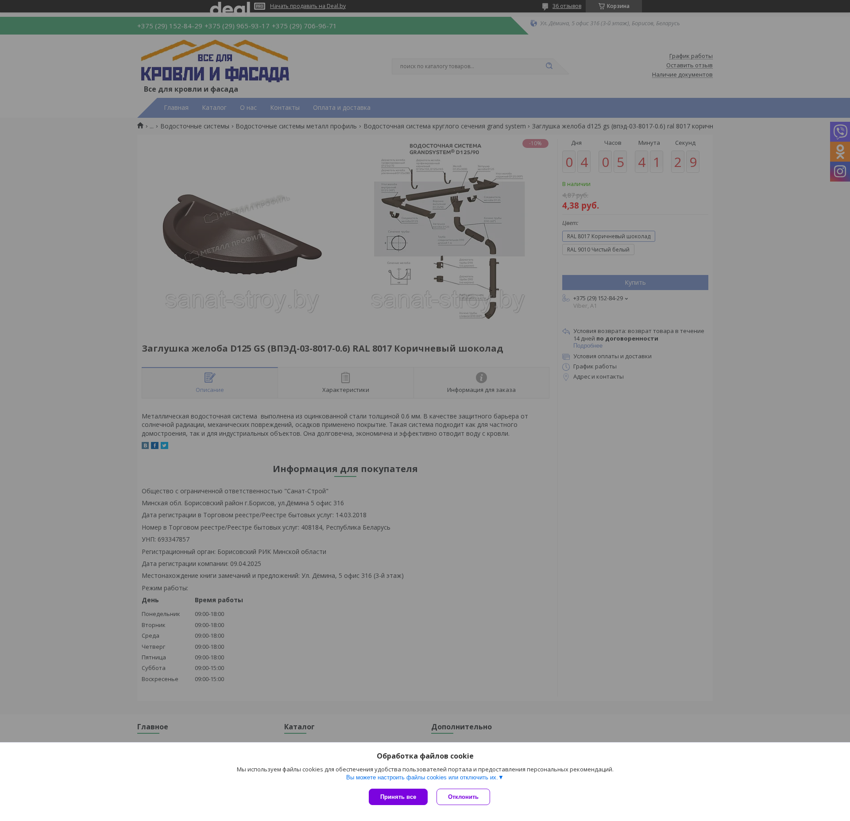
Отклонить (463, 797)
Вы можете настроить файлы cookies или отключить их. (422, 777)
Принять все (398, 797)
